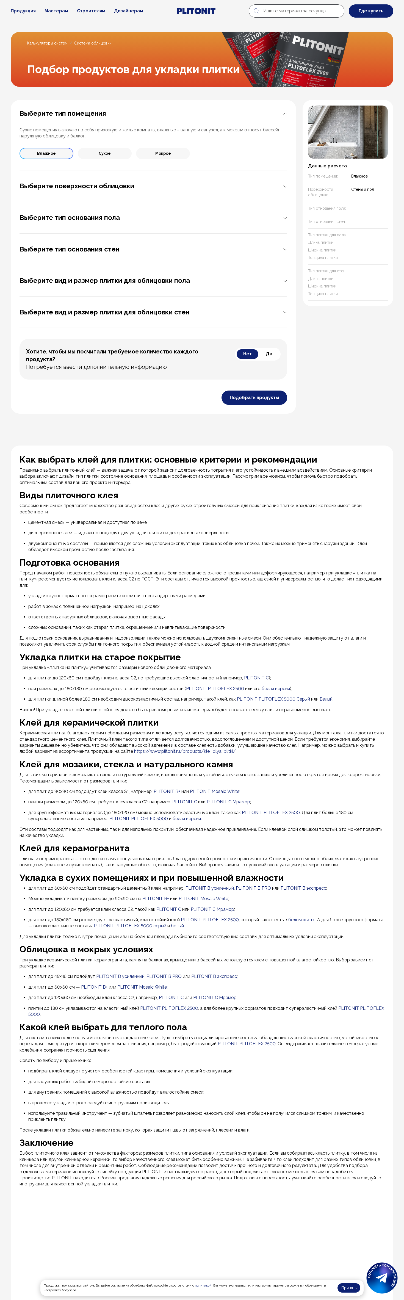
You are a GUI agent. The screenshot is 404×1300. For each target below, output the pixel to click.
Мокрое (163, 153)
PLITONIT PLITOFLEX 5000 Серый (273, 699)
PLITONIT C (256, 678)
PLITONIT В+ (167, 791)
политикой (203, 1285)
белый (177, 925)
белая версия (276, 688)
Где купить (371, 10)
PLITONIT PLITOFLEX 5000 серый (130, 925)
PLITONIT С (184, 801)
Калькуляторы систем (47, 43)
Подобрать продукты (254, 397)
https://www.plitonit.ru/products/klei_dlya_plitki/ (185, 751)
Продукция (23, 10)
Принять (348, 1288)
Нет (247, 353)
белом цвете (301, 919)
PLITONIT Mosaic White (214, 791)
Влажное (46, 153)
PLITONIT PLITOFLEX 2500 (215, 688)
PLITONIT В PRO (253, 888)
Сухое (105, 153)
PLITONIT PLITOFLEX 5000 (138, 818)
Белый (326, 699)
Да (269, 353)
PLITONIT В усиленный (210, 888)
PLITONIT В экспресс (303, 888)
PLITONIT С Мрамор (228, 801)
